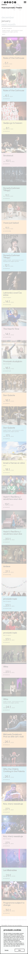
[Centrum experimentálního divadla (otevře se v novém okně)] (2, 2)
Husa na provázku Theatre (11, 7)
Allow (19, 950)
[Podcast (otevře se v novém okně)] (15, 2)
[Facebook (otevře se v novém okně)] (8, 2)
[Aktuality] (5, 2)
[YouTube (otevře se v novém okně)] (13, 2)
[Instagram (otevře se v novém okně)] (10, 2)
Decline (6, 950)
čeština (4, 4)
